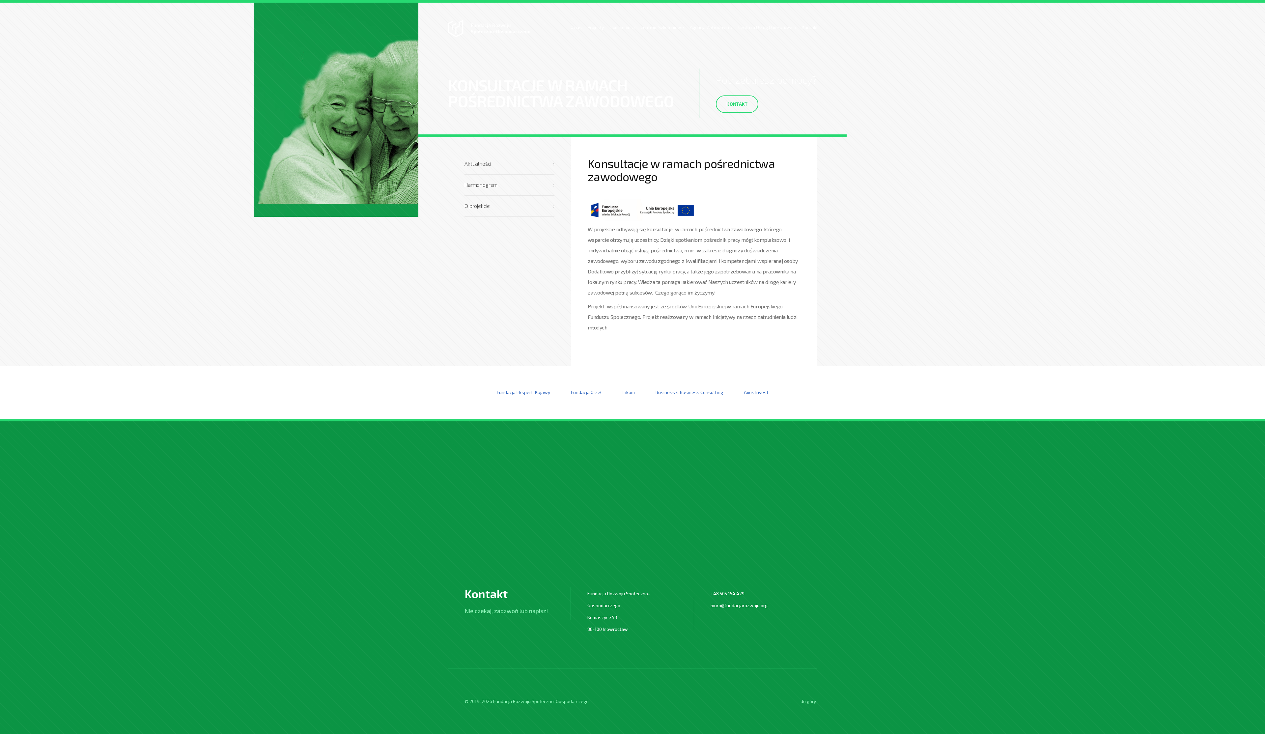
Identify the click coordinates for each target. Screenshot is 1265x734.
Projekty (596, 27)
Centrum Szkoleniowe (662, 27)
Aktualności (509, 163)
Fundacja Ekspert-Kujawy (523, 392)
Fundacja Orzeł (586, 392)
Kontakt (810, 27)
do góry (808, 701)
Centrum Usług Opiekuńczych (767, 27)
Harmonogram (509, 185)
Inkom (629, 392)
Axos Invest (756, 392)
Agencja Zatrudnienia (711, 27)
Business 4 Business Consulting (689, 392)
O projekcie (509, 206)
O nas (576, 27)
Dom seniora (622, 27)
